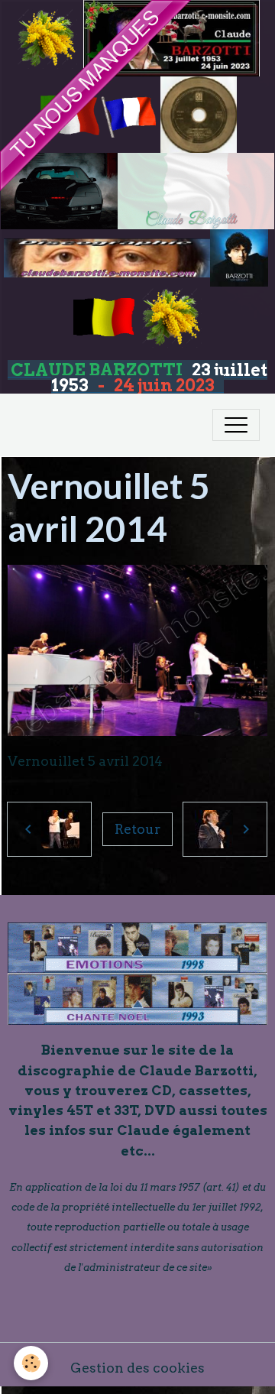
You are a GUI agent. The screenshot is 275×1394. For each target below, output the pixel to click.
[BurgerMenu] (236, 425)
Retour (137, 829)
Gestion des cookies (137, 1368)
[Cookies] (31, 1363)
